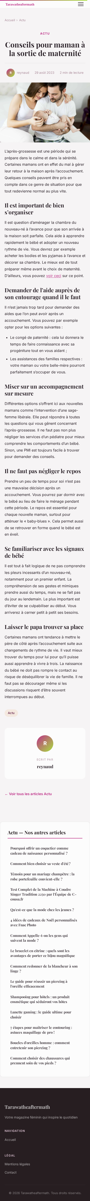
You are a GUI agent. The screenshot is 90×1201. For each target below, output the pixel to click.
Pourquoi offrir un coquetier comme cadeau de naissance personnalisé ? (39, 850)
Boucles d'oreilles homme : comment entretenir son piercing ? (40, 1045)
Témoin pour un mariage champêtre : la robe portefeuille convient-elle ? (42, 876)
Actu (22, 20)
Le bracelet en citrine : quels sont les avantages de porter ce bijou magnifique (42, 953)
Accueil (10, 20)
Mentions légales (17, 1164)
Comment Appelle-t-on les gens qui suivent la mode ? (39, 938)
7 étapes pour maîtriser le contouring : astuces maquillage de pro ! (41, 1030)
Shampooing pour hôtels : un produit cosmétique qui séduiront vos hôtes (39, 999)
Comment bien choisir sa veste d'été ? (40, 863)
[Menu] (80, 4)
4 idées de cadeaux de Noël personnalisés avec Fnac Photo (43, 922)
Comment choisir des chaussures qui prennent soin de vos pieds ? (40, 1060)
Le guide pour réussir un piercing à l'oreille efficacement (38, 984)
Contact (11, 1172)
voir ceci (53, 275)
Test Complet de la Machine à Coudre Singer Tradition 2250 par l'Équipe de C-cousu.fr (43, 894)
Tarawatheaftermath (27, 1107)
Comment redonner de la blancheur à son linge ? (44, 968)
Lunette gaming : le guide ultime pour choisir (40, 1014)
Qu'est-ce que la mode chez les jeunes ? (42, 909)
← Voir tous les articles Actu (28, 794)
